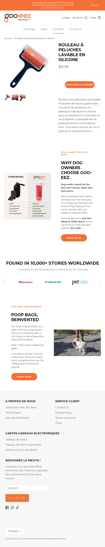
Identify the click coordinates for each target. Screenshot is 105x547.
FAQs (58, 422)
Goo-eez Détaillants (17, 417)
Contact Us (76, 29)
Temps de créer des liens (20, 407)
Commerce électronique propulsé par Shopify (43, 538)
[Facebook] (7, 507)
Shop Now (74, 238)
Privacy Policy (63, 412)
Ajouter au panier (79, 84)
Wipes (44, 29)
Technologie (13, 412)
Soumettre (17, 498)
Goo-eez (17, 538)
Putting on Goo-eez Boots (21, 449)
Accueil (8, 38)
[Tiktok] (17, 507)
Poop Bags (29, 29)
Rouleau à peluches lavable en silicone (35, 38)
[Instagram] (12, 507)
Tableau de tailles (16, 439)
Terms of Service (65, 417)
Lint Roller (58, 29)
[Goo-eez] (17, 17)
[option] (28, 66)
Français (94, 5)
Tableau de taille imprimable (23, 444)
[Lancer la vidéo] (77, 342)
